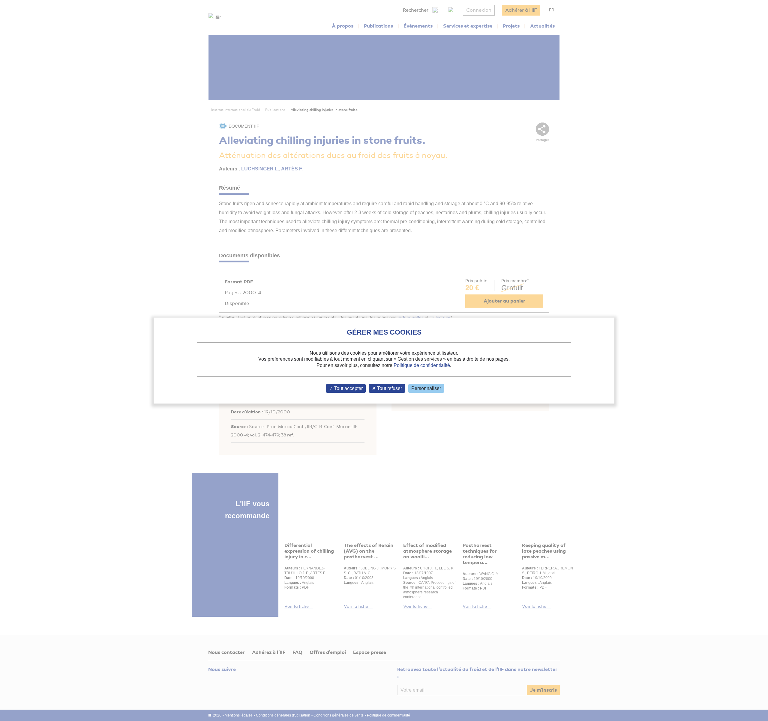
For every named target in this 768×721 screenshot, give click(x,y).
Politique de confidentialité (422, 365)
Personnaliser (426, 388)
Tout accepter (348, 388)
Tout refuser (389, 388)
